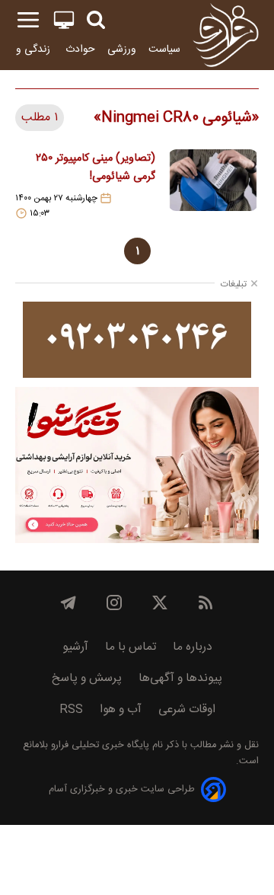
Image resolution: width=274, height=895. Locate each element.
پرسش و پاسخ (87, 678)
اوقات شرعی (186, 709)
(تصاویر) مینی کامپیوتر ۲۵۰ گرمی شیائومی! (95, 167)
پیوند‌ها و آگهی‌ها (180, 678)
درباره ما (192, 647)
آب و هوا (121, 709)
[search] (96, 20)
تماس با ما (130, 647)
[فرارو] (226, 35)
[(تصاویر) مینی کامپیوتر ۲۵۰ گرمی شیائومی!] (213, 184)
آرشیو (75, 647)
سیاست (164, 49)
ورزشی (121, 49)
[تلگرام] (68, 602)
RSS (71, 709)
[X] (160, 602)
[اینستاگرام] (114, 602)
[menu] (28, 20)
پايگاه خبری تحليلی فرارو (98, 745)
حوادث (80, 49)
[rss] (205, 602)
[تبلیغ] (137, 340)
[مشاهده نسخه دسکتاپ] (64, 20)
